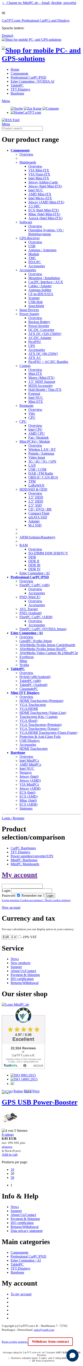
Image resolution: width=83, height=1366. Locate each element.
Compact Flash (38, 513)
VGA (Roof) (28, 721)
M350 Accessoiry (40, 386)
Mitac (23, 661)
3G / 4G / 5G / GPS (42, 461)
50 (12, 1177)
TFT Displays (20, 852)
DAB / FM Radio (40, 473)
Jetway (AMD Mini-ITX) (46, 202)
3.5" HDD (35, 497)
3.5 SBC (34, 206)
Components (19, 73)
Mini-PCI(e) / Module (34, 441)
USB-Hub (35, 302)
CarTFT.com (32, 112)
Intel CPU (35, 429)
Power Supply (29, 314)
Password (8, 895)
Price (36, 1091)
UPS (31, 346)
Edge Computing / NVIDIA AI (32, 81)
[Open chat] (72, 1355)
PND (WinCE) (29, 597)
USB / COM (37, 469)
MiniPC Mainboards (25, 864)
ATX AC (34, 358)
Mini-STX (35, 401)
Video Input (36, 457)
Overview (26, 154)
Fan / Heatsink (38, 437)
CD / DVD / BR (40, 509)
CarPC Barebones (23, 848)
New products (20, 963)
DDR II (33, 561)
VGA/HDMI (28, 709)
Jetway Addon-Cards (43, 182)
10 (12, 1169)
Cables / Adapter (40, 286)
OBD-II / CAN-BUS (43, 477)
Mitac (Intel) (28, 800)
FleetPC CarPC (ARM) (35, 617)
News (15, 959)
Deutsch (7, 35)
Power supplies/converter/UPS (32, 856)
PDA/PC (34, 262)
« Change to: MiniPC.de (39, 3)
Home (15, 69)
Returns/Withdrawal (25, 983)
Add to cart (9, 1154)
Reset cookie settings (15, 1341)
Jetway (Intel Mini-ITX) (45, 186)
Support (16, 967)
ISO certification (22, 979)
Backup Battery (39, 322)
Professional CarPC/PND (28, 77)
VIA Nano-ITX (39, 174)
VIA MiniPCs (29, 784)
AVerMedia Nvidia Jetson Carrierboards (47, 645)
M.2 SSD (35, 525)
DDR (32, 557)
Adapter (34, 521)
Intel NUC (35, 190)
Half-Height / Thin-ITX (45, 390)
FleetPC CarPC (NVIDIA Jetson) (42, 629)
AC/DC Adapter (39, 338)
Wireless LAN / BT (42, 449)
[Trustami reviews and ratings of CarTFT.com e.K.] (23, 1068)
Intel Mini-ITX (38, 178)
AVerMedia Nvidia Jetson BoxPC (43, 649)
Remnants (26, 405)
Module (33, 254)
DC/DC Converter (41, 330)
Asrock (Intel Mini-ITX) (45, 218)
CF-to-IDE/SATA (40, 294)
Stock (28, 1091)
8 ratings (8, 1134)
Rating (18, 1091)
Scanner (34, 298)
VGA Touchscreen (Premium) (40, 725)
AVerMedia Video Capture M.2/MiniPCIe (48, 653)
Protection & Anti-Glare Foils (40, 737)
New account (11, 907)
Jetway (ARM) (30, 788)
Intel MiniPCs (29, 760)
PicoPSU (34, 342)
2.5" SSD (35, 505)
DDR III (34, 565)
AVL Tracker (28, 609)
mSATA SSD (37, 517)
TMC (32, 258)
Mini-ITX (35, 374)
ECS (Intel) (27, 792)
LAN (32, 465)
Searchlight (36, 306)
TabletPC (17, 85)
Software (25, 222)
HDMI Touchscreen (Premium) (41, 701)
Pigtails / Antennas (41, 453)
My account (19, 875)
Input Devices (29, 310)
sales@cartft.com (44, 1329)
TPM (32, 481)
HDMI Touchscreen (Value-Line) (42, 713)
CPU (31, 417)
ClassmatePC (28, 689)
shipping (7, 1146)
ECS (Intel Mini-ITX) (43, 210)
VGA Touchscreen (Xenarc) (39, 729)
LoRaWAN (36, 485)
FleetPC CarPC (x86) (34, 585)
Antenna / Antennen (42, 250)
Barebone (17, 93)
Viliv (31, 413)
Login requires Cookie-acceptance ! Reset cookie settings (36, 900)
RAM (23, 545)
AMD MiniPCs (30, 764)
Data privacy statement (26, 1231)
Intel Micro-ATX (40, 198)
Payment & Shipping (25, 975)
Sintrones (26, 808)
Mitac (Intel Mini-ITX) (44, 214)
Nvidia (24, 665)
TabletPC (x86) (30, 681)
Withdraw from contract (50, 1341)
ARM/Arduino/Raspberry (37, 537)
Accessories (36, 266)
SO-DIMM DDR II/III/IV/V (48, 553)
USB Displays (29, 740)
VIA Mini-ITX (38, 170)
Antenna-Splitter (39, 290)
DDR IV (34, 569)
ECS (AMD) (28, 796)
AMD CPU (36, 433)
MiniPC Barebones (24, 860)
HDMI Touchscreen (33, 748)
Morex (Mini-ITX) (41, 378)
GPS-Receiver (29, 238)
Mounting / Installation (44, 278)
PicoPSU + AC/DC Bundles (48, 362)
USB (31, 246)
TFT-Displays (20, 89)
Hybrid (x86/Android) (34, 677)
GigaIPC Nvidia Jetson (35, 641)
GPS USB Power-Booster (39, 1102)
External (34, 394)
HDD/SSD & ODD (33, 489)
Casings (25, 366)
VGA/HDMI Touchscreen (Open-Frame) (48, 733)
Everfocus (26, 657)
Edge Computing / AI (34, 573)
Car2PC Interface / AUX (45, 282)
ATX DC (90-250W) (43, 354)
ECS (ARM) (28, 804)
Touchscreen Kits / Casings (38, 717)
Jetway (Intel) (29, 776)
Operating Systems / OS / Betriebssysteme (46, 232)
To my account (21, 1294)
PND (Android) (30, 613)
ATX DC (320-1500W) (44, 334)
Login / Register (13, 818)
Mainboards (27, 162)
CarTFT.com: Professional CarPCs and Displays (35, 20)
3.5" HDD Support (41, 382)
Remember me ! (32, 895)
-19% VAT (29, 937)
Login (6, 890)
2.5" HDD (35, 501)
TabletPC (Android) (33, 685)
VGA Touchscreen (32, 705)
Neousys (25, 772)
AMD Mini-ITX (39, 194)
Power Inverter (38, 326)
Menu (6, 101)
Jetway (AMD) (30, 780)
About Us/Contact (23, 971)
